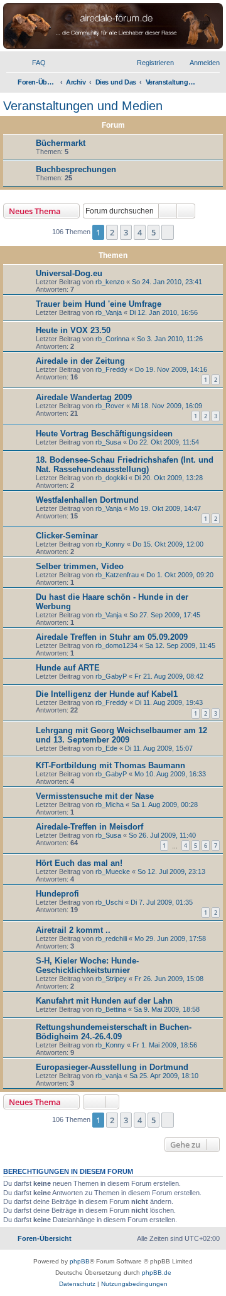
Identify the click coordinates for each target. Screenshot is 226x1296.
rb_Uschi (109, 902)
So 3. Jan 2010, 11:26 (170, 338)
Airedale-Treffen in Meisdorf (89, 826)
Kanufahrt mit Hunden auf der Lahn (104, 1000)
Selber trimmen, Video (80, 566)
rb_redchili (111, 938)
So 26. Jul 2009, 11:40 (162, 835)
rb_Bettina (110, 1009)
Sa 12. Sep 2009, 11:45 (180, 645)
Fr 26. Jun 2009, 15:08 (168, 978)
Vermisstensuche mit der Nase (95, 796)
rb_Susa (108, 442)
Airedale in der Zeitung (80, 361)
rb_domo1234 (116, 645)
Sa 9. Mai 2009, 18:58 (167, 1009)
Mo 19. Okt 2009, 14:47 (165, 508)
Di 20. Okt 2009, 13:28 (168, 477)
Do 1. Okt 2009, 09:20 (179, 575)
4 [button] (139, 232)
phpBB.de (156, 1272)
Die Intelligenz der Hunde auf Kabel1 (107, 694)
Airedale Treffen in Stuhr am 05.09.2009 (112, 637)
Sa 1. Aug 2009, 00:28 (164, 804)
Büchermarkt (60, 143)
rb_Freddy (111, 369)
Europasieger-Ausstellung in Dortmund (112, 1067)
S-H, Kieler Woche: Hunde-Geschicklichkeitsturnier (87, 965)
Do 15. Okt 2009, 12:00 (167, 544)
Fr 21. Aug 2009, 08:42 (168, 676)
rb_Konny (110, 544)
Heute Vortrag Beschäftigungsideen (104, 433)
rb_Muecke (112, 871)
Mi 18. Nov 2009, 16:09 (167, 405)
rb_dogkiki (111, 477)
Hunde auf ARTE (68, 667)
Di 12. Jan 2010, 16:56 (163, 312)
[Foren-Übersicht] (113, 26)
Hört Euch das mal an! (79, 863)
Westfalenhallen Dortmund (87, 500)
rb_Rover (109, 405)
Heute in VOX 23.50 (73, 330)
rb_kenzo (109, 281)
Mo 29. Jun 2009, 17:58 (170, 938)
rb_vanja (108, 1075)
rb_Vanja (108, 312)
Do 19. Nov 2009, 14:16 (171, 369)
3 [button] (126, 232)
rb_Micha (109, 804)
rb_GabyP (111, 676)
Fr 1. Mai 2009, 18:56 (164, 1045)
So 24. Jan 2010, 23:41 (167, 281)
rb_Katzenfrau (117, 575)
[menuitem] (33, 62)
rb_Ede (106, 748)
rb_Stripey (111, 978)
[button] (167, 232)
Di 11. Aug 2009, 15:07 (159, 748)
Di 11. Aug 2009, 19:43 (169, 702)
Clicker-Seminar (67, 535)
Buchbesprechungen (76, 169)
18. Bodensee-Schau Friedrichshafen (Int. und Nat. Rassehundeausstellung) (124, 464)
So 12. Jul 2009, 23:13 (171, 871)
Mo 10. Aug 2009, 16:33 (170, 774)
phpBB (80, 1261)
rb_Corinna (112, 338)
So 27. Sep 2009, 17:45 (164, 615)
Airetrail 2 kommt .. (73, 930)
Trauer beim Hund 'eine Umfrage (98, 304)
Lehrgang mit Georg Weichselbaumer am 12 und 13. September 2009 (121, 735)
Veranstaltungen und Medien (83, 106)
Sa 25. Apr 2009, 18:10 (163, 1075)
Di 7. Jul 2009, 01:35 (162, 902)
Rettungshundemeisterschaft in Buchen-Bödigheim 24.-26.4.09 (113, 1031)
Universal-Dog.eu (69, 273)
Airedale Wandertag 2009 (84, 397)
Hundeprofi (57, 893)
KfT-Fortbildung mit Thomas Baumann (110, 765)
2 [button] (112, 232)
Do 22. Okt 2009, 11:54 (164, 442)
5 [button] (153, 232)
